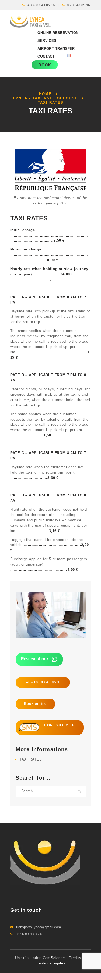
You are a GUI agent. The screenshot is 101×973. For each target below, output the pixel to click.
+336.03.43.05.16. (41, 5)
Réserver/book (34, 659)
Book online (35, 704)
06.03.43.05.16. (79, 5)
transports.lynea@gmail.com (38, 927)
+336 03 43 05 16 (57, 725)
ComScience (54, 958)
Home (45, 94)
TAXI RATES (30, 759)
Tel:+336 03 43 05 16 (42, 682)
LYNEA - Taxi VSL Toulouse (45, 98)
